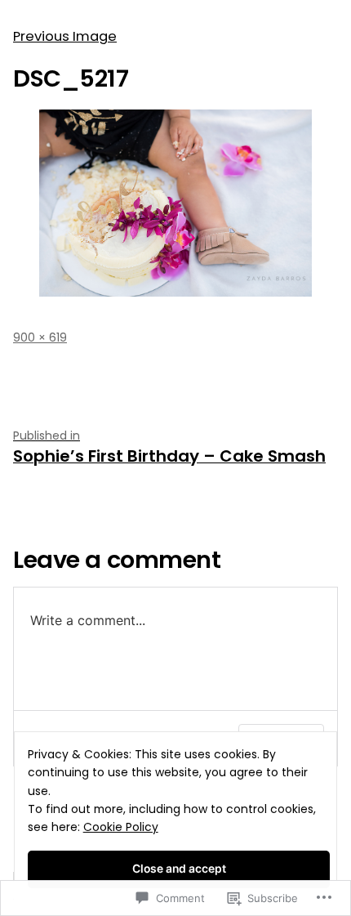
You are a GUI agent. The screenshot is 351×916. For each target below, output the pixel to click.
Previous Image (65, 36)
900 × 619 (40, 337)
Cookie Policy (120, 827)
